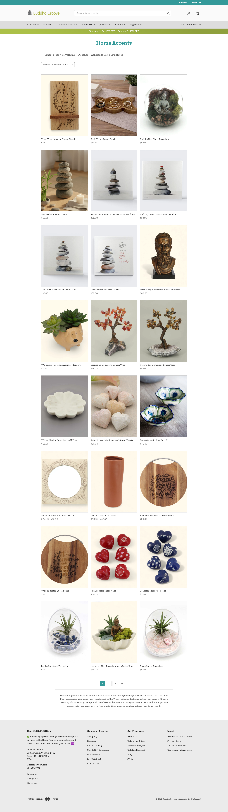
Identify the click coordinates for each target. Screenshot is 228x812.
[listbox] (63, 64)
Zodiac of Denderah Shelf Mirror (58, 515)
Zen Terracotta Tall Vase (103, 515)
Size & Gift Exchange (98, 750)
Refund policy (94, 745)
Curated (31, 24)
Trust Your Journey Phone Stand (58, 139)
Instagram (32, 778)
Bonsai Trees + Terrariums (60, 55)
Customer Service (191, 24)
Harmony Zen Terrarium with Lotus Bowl (112, 666)
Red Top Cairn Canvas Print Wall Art (159, 214)
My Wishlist (94, 759)
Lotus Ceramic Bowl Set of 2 (154, 440)
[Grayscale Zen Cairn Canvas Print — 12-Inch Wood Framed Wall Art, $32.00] (114, 180)
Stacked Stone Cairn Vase (54, 214)
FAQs (130, 759)
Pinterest (32, 783)
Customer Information (179, 750)
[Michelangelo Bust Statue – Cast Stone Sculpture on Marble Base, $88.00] (163, 256)
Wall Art (87, 24)
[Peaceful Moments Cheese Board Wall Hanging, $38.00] (163, 481)
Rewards (184, 2)
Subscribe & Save (136, 741)
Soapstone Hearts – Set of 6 (154, 591)
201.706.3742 (33, 768)
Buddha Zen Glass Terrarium (155, 139)
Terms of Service (176, 745)
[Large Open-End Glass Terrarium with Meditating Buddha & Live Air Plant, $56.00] (163, 105)
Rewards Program (136, 745)
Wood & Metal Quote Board (55, 591)
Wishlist (196, 2)
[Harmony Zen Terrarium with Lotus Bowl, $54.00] (114, 632)
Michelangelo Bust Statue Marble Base (160, 290)
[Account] (189, 13)
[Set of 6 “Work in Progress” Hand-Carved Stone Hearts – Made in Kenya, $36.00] (114, 406)
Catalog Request (136, 750)
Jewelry (103, 24)
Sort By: (47, 64)
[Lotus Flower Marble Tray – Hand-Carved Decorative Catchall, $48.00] (64, 406)
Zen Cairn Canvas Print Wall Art (58, 290)
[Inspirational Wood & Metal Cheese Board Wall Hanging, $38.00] (64, 557)
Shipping (92, 736)
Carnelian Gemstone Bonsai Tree (108, 365)
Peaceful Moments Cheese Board (157, 515)
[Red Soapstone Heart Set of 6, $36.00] (114, 557)
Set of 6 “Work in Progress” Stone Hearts (112, 440)
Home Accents (67, 24)
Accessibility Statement (180, 736)
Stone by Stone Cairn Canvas (106, 290)
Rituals (119, 24)
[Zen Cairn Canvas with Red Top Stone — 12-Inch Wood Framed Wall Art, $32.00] (163, 180)
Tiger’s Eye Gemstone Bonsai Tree (157, 365)
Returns (91, 741)
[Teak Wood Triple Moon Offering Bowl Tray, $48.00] (114, 105)
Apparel (134, 24)
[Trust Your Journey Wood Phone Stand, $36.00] (64, 105)
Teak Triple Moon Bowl (103, 139)
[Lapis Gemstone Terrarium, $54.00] (64, 632)
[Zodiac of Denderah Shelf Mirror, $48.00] (64, 481)
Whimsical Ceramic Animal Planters (61, 365)
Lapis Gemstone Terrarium (55, 666)
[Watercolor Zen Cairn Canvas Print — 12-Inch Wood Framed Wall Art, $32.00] (64, 256)
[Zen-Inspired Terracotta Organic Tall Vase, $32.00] (114, 481)
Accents (83, 55)
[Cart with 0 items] (197, 13)
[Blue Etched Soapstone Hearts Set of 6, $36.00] (163, 557)
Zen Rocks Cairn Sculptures (107, 55)
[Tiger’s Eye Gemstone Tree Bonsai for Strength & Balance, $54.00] (163, 331)
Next (123, 683)
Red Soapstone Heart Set (103, 591)
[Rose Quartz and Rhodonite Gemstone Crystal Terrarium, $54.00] (163, 632)
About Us (132, 736)
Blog (129, 754)
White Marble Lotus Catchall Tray (59, 440)
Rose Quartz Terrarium (151, 666)
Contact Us (93, 763)
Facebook (32, 774)
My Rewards (93, 754)
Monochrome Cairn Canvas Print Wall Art (113, 214)
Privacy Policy (175, 741)
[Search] (168, 13)
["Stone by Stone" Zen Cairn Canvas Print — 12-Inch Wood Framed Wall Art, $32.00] (114, 256)
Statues (47, 24)
